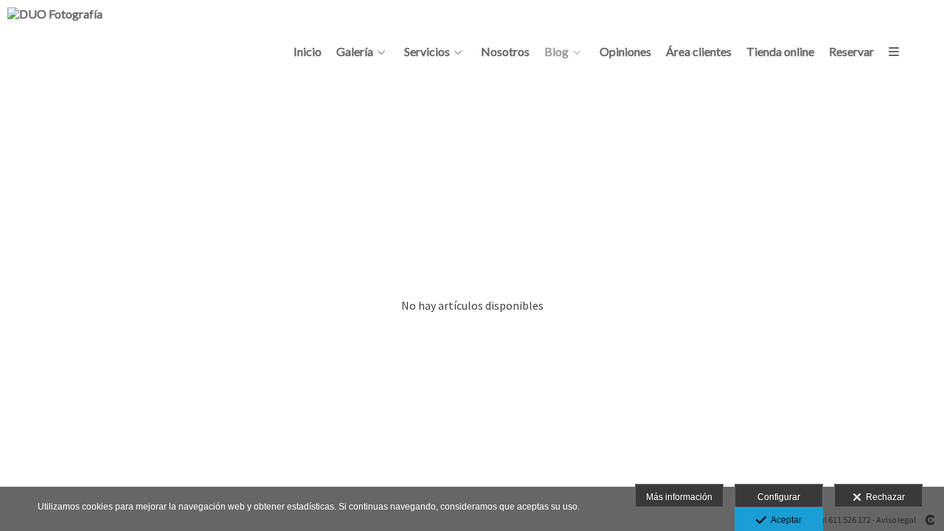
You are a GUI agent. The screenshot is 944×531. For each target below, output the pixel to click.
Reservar (851, 51)
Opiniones (625, 51)
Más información (679, 497)
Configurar (778, 497)
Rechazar (883, 497)
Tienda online (780, 51)
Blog (556, 51)
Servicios (427, 51)
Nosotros (505, 51)
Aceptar (784, 520)
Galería (354, 51)
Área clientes (699, 51)
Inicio (308, 51)
